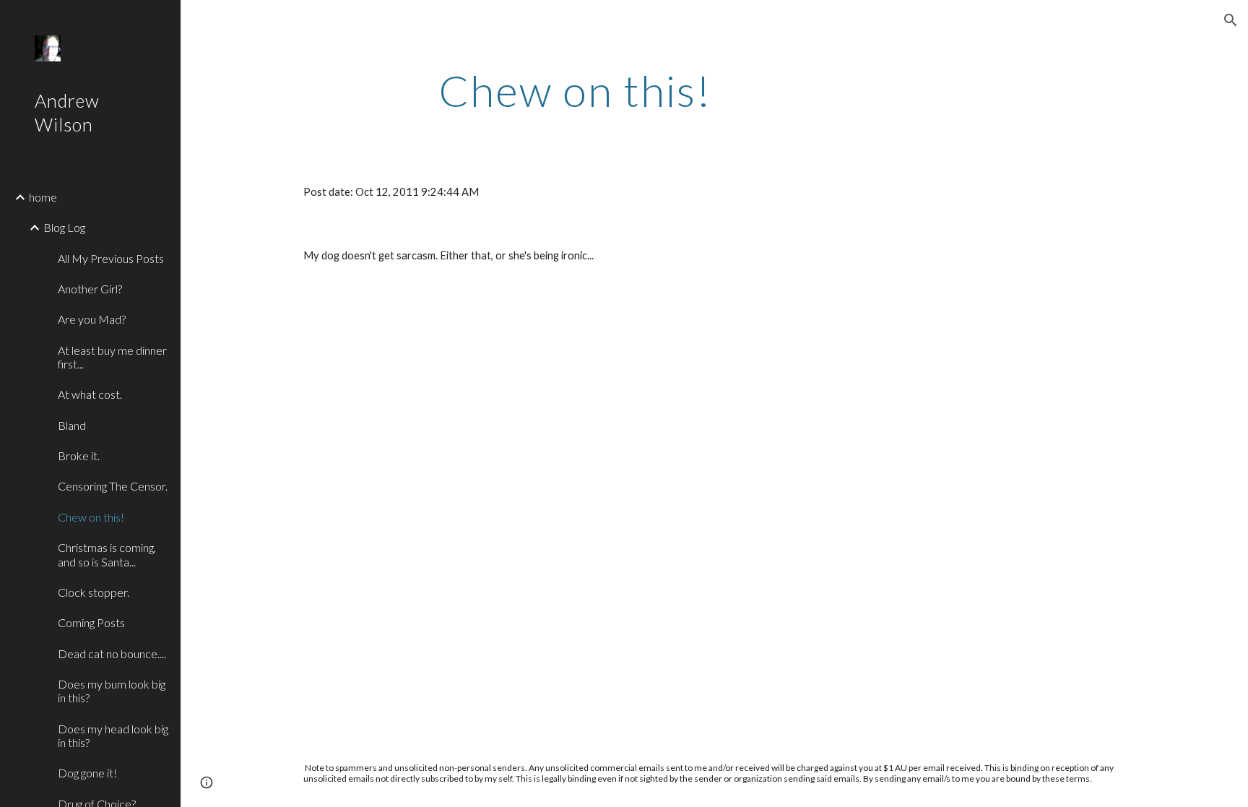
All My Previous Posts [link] (111, 258)
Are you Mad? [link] (92, 319)
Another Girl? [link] (90, 288)
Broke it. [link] (79, 455)
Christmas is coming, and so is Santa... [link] (107, 554)
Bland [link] (72, 425)
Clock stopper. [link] (93, 592)
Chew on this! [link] (91, 517)
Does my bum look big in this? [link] (111, 690)
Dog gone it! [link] (87, 773)
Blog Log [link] (64, 227)
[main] (576, 90)
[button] (1230, 20)
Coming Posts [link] (91, 622)
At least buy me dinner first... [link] (112, 357)
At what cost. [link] (90, 394)
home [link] (43, 197)
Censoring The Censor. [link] (113, 486)
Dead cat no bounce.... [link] (112, 653)
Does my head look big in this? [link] (113, 735)
